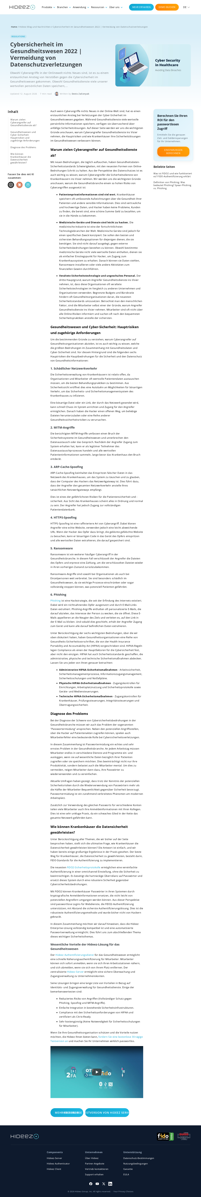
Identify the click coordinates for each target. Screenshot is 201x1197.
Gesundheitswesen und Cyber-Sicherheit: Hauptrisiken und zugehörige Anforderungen (25, 136)
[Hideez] (25, 1136)
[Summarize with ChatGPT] (11, 185)
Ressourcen (98, 7)
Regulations (18, 36)
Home (14, 26)
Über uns (114, 7)
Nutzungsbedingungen (135, 1163)
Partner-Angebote (94, 1163)
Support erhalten (94, 1174)
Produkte (47, 7)
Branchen (62, 7)
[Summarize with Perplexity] (28, 185)
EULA (126, 1174)
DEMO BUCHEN (167, 7)
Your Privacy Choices (123, 1191)
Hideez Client (54, 1168)
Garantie (128, 1168)
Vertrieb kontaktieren (96, 1168)
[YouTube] (97, 1184)
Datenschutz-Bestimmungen (138, 1158)
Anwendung (80, 7)
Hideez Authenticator (58, 1163)
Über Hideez (92, 1158)
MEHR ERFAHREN (141, 7)
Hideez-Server (75, 971)
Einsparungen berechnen (173, 151)
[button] (186, 7)
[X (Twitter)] (104, 1184)
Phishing (55, 600)
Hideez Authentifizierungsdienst (74, 955)
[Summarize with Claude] (19, 185)
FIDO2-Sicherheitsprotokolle (83, 867)
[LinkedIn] (110, 1184)
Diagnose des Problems (23, 147)
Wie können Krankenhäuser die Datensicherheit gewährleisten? (20, 158)
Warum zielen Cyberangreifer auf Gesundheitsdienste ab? (23, 122)
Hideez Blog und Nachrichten (35, 26)
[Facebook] (91, 1184)
